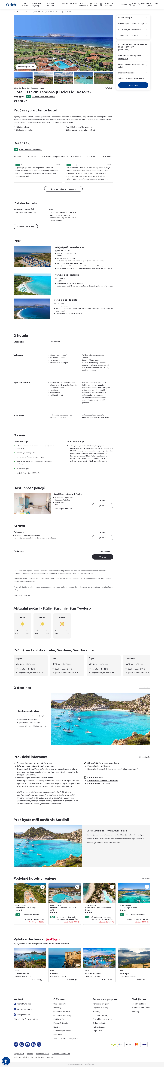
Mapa (41, 88)
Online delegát (99, 1023)
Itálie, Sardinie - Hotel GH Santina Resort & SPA (65, 886)
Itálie (36, 12)
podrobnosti (139, 78)
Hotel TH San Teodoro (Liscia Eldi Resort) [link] (60, 12)
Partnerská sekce (42, 1054)
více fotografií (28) (26, 67)
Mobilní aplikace (139, 1004)
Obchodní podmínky (62, 1015)
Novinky (135, 1011)
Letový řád (123, 58)
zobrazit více (145, 878)
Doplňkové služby (100, 1007)
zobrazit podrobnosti (63, 508)
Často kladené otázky (102, 1019)
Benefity (96, 1011)
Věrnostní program (101, 1004)
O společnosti (59, 1004)
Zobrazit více (144, 757)
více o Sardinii (144, 688)
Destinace (57, 1034)
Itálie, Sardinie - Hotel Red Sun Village (29, 885)
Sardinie (42, 12)
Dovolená (17, 12)
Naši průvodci (99, 1027)
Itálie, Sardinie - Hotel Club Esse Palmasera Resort (95, 886)
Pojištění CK (58, 1019)
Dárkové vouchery (101, 1015)
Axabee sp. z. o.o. (47, 1057)
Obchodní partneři (61, 1011)
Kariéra (56, 1027)
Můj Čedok (97, 1030)
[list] (29, 144)
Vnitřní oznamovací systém (65, 1038)
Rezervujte (133, 85)
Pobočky (57, 1007)
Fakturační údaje (60, 1023)
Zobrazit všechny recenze (63, 189)
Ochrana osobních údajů (61, 1054)
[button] (5, 1061)
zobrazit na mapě (25, 226)
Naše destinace (27, 12)
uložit (110, 88)
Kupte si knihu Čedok (141, 1007)
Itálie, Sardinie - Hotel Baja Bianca (131, 885)
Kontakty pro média (62, 1030)
